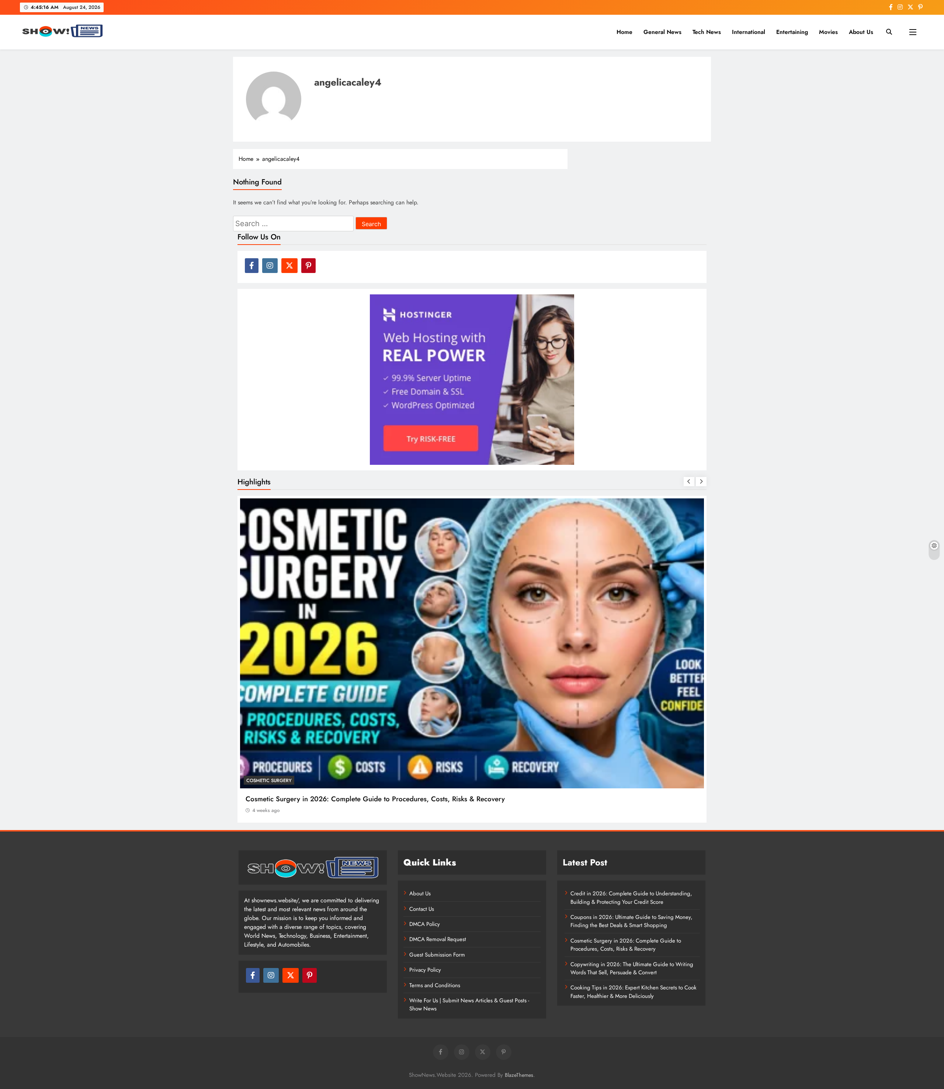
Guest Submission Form (437, 955)
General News (662, 32)
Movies (828, 32)
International (748, 32)
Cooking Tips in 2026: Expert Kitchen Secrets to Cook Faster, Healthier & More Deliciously (633, 991)
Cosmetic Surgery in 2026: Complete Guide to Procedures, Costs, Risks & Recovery (375, 799)
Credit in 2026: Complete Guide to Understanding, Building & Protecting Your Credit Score (631, 897)
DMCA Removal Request (437, 939)
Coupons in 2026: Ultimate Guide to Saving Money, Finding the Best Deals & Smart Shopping (631, 921)
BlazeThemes (519, 1075)
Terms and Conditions (434, 985)
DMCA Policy (424, 924)
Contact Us (421, 909)
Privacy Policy (425, 970)
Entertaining (792, 32)
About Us (861, 32)
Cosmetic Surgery (269, 780)
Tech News (707, 32)
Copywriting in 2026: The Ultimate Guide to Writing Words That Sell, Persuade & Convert (631, 968)
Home (624, 32)
